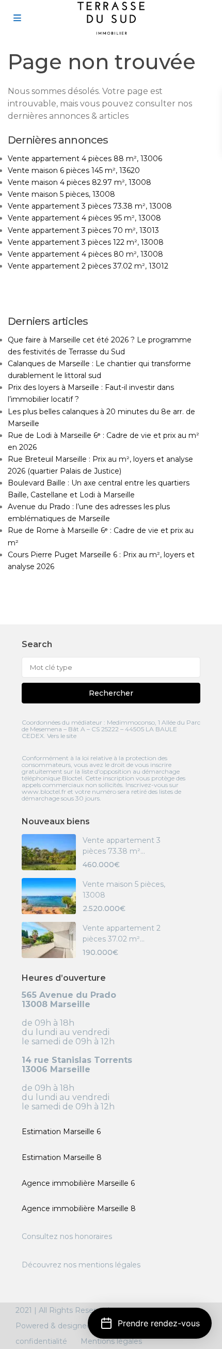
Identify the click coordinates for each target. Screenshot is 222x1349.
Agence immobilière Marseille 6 (78, 1183)
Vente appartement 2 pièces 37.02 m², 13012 (88, 266)
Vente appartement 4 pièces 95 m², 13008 (84, 218)
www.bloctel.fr (44, 791)
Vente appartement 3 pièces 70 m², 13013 (83, 230)
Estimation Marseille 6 (61, 1131)
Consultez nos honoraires (67, 1236)
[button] (150, 1323)
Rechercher (111, 693)
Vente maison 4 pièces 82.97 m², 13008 (79, 182)
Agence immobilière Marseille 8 (79, 1208)
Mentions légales (111, 1341)
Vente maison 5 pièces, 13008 (61, 194)
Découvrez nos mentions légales (81, 1264)
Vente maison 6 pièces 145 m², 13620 (74, 170)
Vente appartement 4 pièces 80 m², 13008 (85, 254)
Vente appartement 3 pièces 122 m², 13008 (86, 242)
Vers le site (61, 736)
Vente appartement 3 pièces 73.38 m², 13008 (90, 206)
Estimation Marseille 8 (62, 1157)
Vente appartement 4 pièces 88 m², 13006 (85, 158)
